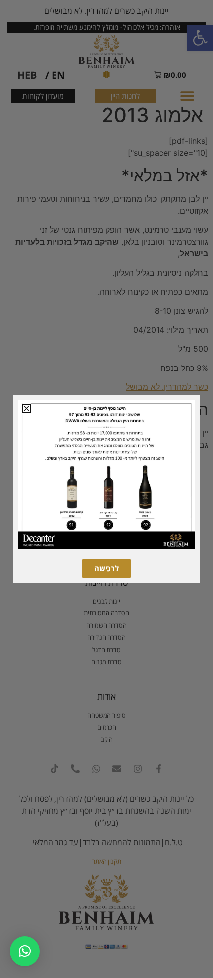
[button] (25, 951)
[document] (106, 489)
